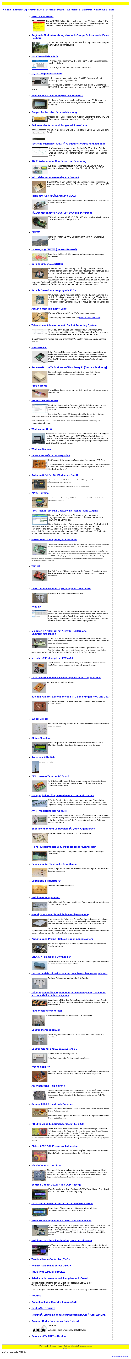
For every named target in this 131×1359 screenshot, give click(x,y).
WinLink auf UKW (41, 429)
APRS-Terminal (40, 493)
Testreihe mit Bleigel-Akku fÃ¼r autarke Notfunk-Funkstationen (68, 143)
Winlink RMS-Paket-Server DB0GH (51, 1265)
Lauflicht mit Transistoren (46, 881)
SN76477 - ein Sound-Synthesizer (51, 956)
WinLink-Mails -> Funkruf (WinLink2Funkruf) (57, 95)
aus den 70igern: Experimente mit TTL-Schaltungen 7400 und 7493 (70, 696)
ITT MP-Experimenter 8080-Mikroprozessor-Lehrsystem (63, 846)
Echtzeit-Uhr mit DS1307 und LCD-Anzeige (56, 1184)
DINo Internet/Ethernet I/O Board (50, 776)
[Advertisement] (121, 52)
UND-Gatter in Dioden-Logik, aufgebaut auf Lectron (61, 588)
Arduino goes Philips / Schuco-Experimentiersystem (62, 939)
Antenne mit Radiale (43, 757)
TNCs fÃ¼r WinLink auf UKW (48, 1272)
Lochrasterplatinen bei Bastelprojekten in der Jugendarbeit (66, 677)
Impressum (65, 1348)
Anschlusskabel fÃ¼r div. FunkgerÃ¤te (54, 1302)
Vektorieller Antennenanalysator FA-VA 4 (55, 177)
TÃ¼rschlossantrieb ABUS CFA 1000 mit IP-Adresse (61, 212)
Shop (111, 10)
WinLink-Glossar (41, 449)
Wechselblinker (40, 1066)
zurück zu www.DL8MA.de (14, 1352)
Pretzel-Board (39, 385)
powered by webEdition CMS (120, 1356)
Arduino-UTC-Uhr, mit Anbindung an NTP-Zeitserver (61, 1240)
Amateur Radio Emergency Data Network (55, 1321)
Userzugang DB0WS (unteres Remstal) (54, 249)
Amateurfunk (100, 10)
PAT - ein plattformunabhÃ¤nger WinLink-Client (59, 125)
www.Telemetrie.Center (89, 318)
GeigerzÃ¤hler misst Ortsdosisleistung (54, 112)
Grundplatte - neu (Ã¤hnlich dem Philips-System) (60, 914)
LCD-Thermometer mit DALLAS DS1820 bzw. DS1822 (62, 1203)
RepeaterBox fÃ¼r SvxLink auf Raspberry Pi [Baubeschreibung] (69, 367)
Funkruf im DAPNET (43, 1308)
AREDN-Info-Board (42, 16)
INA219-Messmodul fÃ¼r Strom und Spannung (58, 161)
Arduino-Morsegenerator (45, 897)
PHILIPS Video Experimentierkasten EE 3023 (57, 1124)
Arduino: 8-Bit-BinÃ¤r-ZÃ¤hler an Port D (54, 475)
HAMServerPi (39, 347)
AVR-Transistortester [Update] (49, 810)
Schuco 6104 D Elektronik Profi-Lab (52, 1104)
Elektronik (87, 10)
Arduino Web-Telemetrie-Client (49, 308)
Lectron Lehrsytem (55, 10)
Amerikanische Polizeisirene (48, 1085)
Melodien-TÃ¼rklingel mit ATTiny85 (52, 658)
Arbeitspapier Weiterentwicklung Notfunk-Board (59, 1278)
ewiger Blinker (39, 719)
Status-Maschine (41, 738)
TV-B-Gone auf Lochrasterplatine (50, 455)
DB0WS (35, 232)
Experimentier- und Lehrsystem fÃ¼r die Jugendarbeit (63, 828)
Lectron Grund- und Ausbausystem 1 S (54, 1049)
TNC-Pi (35, 566)
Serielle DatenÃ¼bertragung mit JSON (53, 290)
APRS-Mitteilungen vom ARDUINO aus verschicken (61, 1220)
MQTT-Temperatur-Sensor (46, 73)
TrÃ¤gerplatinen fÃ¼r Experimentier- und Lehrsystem (62, 795)
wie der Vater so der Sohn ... (47, 1165)
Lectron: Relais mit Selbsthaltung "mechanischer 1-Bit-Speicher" (69, 973)
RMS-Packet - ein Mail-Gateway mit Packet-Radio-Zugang (64, 510)
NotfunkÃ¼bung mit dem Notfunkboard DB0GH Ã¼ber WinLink (68, 1314)
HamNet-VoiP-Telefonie (44, 56)
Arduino (7, 10)
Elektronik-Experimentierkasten (28, 10)
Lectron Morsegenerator (45, 1030)
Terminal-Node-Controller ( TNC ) (50, 1259)
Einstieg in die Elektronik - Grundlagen (54, 864)
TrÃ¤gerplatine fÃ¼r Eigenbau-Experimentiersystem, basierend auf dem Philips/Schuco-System (68, 994)
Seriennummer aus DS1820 (47, 264)
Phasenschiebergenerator (46, 1010)
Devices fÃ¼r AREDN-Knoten (48, 1336)
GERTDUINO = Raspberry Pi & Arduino (54, 539)
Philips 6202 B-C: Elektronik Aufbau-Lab (54, 1146)
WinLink (36, 606)
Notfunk (36, 1295)
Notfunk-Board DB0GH (44, 400)
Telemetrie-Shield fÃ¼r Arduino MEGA (53, 195)
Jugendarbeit (73, 10)
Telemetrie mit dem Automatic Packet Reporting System (64, 325)
